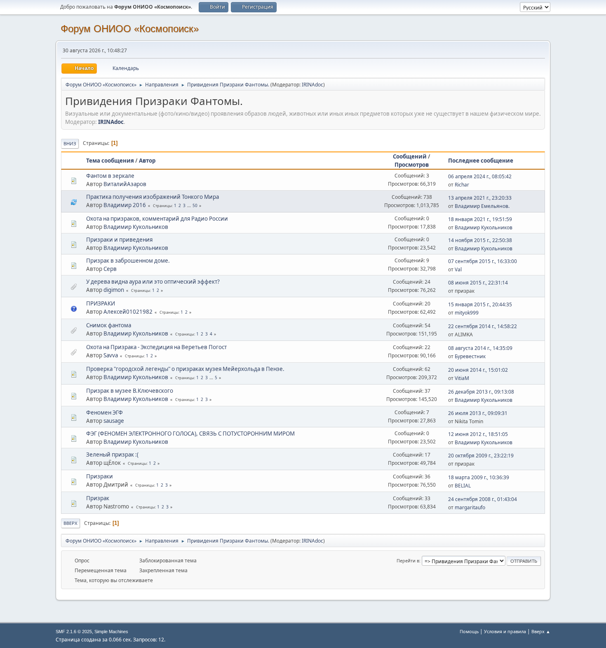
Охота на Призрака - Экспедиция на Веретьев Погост (156, 347)
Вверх (70, 523)
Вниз (69, 143)
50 (195, 205)
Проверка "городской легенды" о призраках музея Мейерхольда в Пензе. (185, 369)
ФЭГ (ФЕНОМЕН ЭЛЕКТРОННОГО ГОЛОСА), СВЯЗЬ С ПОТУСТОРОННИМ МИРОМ (190, 433)
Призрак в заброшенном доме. (128, 260)
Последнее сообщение (480, 160)
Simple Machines (111, 631)
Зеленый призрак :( (112, 454)
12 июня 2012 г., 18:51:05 (478, 434)
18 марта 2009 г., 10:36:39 (478, 477)
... (189, 205)
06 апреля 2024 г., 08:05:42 (480, 176)
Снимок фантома (108, 325)
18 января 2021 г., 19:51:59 (480, 219)
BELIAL (463, 485)
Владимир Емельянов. (482, 206)
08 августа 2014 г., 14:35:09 (480, 348)
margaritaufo (470, 507)
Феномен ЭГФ (104, 412)
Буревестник (470, 356)
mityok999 (467, 312)
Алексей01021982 (128, 311)
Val (458, 269)
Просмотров (412, 164)
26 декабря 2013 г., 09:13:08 (481, 391)
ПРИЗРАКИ (100, 303)
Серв (110, 269)
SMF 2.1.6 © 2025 (74, 631)
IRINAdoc (312, 84)
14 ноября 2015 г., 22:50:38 (480, 240)
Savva (110, 355)
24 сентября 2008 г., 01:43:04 (482, 499)
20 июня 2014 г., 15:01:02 (478, 369)
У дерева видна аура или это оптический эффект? (153, 281)
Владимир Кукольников (135, 227)
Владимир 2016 (124, 205)
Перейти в (408, 560)
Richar (462, 184)
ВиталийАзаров (124, 184)
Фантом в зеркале (110, 175)
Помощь (469, 631)
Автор (147, 160)
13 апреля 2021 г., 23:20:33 (480, 197)
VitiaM (462, 378)
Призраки (99, 476)
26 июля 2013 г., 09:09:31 (477, 413)
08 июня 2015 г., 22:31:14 (478, 282)
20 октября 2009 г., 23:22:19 (481, 455)
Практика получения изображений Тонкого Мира (152, 196)
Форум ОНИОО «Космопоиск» (130, 28)
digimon (113, 290)
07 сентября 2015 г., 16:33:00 (482, 261)
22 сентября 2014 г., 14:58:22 (482, 326)
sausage (113, 420)
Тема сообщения (110, 160)
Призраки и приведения (119, 239)
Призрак (97, 498)
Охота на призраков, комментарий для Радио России (157, 218)
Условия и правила (505, 631)
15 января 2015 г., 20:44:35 (480, 304)
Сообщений (410, 156)
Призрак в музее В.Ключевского (129, 390)
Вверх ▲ (540, 631)
